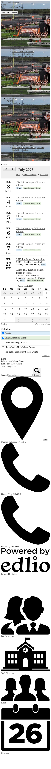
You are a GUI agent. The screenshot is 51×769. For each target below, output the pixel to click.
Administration (18, 61)
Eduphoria (16, 160)
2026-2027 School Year (22, 37)
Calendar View (42, 324)
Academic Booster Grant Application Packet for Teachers (28, 148)
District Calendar (19, 44)
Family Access (18, 103)
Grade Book (17, 138)
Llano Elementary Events (16, 338)
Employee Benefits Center (23, 145)
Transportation (18, 96)
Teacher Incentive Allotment (24, 157)
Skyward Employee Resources (25, 135)
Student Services (19, 91)
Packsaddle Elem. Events (23, 51)
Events (8, 333)
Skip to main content (10, 2)
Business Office (19, 69)
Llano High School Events (23, 56)
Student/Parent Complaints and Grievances (30, 120)
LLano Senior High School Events (20, 347)
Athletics (16, 66)
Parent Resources (19, 118)
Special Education (19, 88)
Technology (17, 93)
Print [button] (18, 174)
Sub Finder (16, 130)
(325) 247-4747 (14, 494)
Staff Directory (18, 19)
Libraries (16, 76)
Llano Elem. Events (20, 49)
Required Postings (20, 22)
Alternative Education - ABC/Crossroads (29, 64)
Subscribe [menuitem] (44, 174)
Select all (46, 356)
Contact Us (17, 29)
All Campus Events (20, 47)
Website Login (18, 142)
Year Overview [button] (29, 174)
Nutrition (16, 83)
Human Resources (20, 74)
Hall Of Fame (18, 32)
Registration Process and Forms (25, 108)
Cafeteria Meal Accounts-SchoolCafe (28, 106)
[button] (11, 17)
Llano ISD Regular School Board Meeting (30, 271)
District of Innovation (21, 34)
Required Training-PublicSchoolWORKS (30, 125)
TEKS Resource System (22, 140)
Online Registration (20, 110)
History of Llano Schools (23, 39)
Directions (16, 27)
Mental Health (18, 81)
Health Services (18, 71)
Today (4, 324)
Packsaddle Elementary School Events (21, 352)
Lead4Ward (17, 128)
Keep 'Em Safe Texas (21, 115)
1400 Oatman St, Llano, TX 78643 (24, 440)
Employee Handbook (21, 152)
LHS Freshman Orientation (30, 259)
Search (4, 375)
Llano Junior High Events (23, 54)
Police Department (20, 86)
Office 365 (16, 133)
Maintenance (17, 78)
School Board (18, 24)
